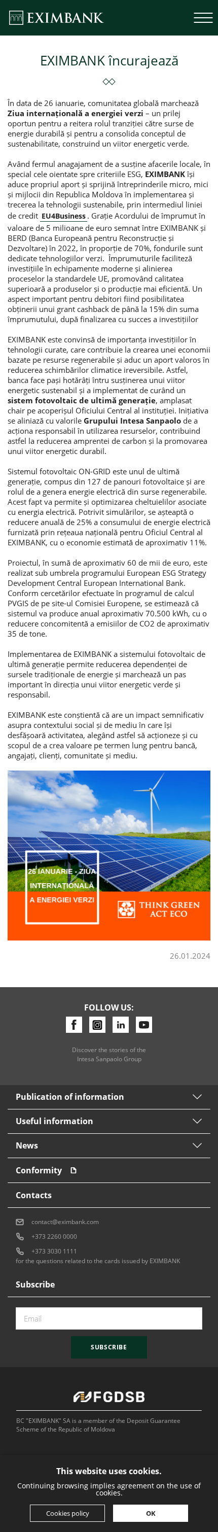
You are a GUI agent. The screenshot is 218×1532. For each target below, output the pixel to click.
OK (151, 1513)
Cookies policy (67, 1513)
